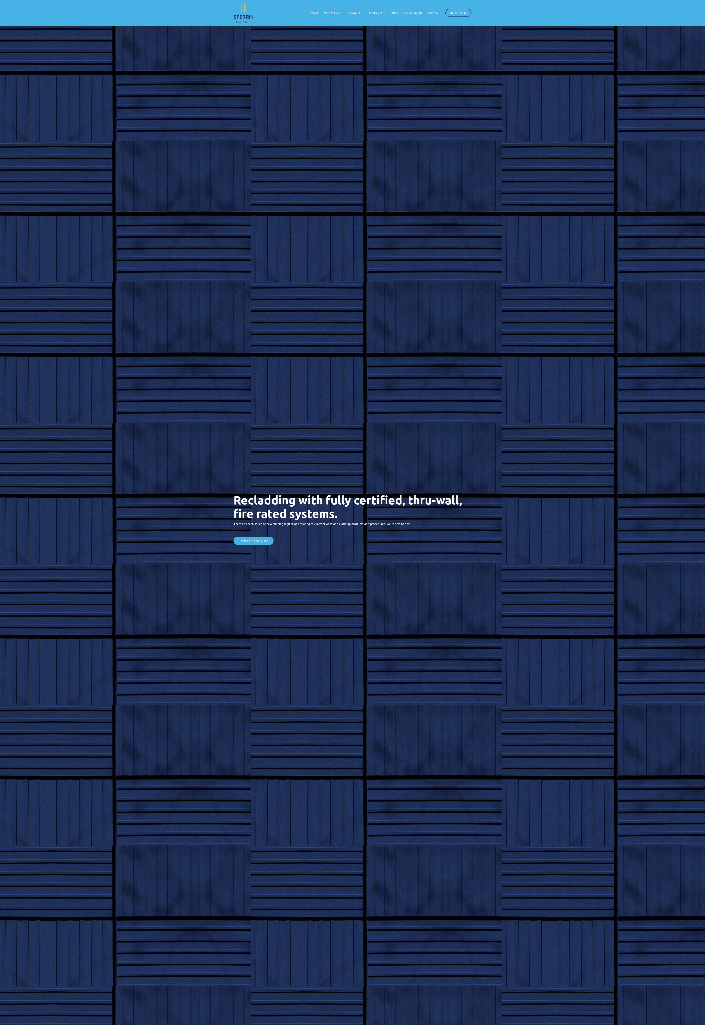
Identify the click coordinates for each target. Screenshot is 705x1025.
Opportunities (413, 12)
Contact (434, 12)
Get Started (458, 12)
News (394, 12)
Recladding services (253, 540)
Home (314, 12)
